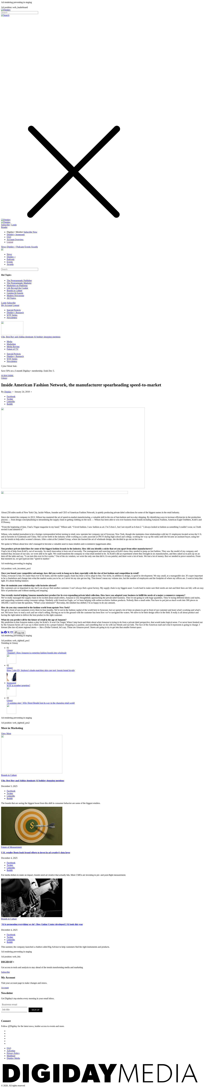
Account (5, 988)
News (3, 247)
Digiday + (11, 247)
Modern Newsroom (15, 295)
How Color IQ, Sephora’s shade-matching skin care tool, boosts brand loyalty (41, 670)
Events (28, 247)
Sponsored (11, 683)
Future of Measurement (11, 847)
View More (6, 733)
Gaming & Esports (15, 293)
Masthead (11, 1056)
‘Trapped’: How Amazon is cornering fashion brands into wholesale (36, 653)
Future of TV (12, 349)
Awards (34, 247)
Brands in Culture (14, 290)
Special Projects (14, 310)
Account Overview (15, 239)
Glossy (4, 378)
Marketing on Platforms (17, 285)
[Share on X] (8, 633)
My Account (6, 305)
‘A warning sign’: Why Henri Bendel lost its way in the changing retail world (41, 703)
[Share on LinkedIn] (2, 633)
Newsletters (12, 317)
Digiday (7, 392)
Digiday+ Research (15, 312)
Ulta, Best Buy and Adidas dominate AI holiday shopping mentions (30, 337)
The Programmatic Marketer (19, 283)
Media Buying (13, 346)
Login (14, 225)
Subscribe (5, 225)
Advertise (11, 1051)
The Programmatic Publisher (19, 280)
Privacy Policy (13, 1053)
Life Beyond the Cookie (17, 288)
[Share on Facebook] (5, 633)
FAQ (9, 237)
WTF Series (12, 315)
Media (9, 341)
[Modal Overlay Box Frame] (22, 1009)
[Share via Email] (11, 633)
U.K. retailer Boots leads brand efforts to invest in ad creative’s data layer (35, 852)
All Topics (11, 298)
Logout (10, 242)
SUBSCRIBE (7, 375)
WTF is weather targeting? (18, 685)
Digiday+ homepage (16, 234)
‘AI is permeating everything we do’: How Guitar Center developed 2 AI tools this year (42, 924)
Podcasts (20, 247)
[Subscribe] (5, 222)
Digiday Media (13, 1058)
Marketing (11, 344)
